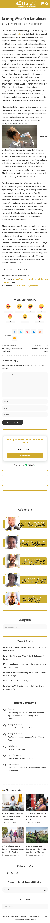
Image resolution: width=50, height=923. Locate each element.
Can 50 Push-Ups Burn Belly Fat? (19, 681)
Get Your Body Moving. (17, 749)
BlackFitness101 (21, 917)
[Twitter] (20, 331)
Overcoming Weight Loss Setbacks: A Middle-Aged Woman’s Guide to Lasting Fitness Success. (26, 715)
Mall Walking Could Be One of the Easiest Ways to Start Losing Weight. (13, 849)
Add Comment (36, 24)
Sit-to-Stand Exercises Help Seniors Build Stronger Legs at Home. (13, 816)
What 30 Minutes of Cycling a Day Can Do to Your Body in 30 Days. (36, 849)
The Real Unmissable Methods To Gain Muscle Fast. (26, 738)
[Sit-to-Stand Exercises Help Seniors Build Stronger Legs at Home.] (13, 802)
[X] (7, 873)
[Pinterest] (27, 331)
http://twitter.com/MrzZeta (25, 286)
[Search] (46, 4)
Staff (7, 24)
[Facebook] (14, 331)
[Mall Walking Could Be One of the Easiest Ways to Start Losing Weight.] (13, 835)
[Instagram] (16, 873)
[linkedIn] (33, 331)
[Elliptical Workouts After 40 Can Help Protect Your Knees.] (37, 802)
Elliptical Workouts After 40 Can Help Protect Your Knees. (36, 816)
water (19, 34)
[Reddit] (40, 331)
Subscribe (25, 456)
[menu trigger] (4, 4)
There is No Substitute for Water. (21, 728)
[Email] (14, 338)
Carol (10, 709)
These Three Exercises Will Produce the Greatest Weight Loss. (27, 769)
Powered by (19, 465)
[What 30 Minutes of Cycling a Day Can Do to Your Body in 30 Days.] (37, 835)
